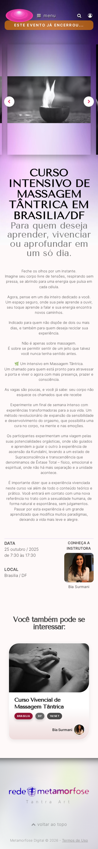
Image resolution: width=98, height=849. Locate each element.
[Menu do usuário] (91, 15)
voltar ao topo (52, 824)
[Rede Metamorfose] (49, 795)
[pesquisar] (80, 15)
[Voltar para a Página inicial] (19, 15)
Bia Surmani (78, 587)
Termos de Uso (75, 840)
